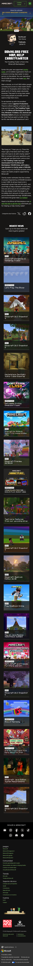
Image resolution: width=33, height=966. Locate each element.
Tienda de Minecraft (8, 878)
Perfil (4, 900)
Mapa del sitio (6, 890)
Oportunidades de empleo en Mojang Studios (14, 865)
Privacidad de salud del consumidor (10, 957)
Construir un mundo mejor (9, 867)
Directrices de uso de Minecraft (8, 935)
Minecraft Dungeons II (8, 851)
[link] (5, 830)
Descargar (5, 892)
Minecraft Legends (7, 855)
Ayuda (4, 886)
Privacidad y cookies (6, 954)
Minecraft (5, 849)
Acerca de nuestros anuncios (20, 959)
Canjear (5, 902)
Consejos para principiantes (10, 883)
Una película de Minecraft (9, 870)
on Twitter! (23, 198)
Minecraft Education (8, 857)
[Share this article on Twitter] (19, 213)
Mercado (5, 876)
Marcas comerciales (6, 959)
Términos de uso (25, 957)
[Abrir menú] (30, 4)
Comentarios (6, 888)
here (24, 78)
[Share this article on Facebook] (29, 213)
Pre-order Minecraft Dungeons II (14, 13)
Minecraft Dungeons (8, 853)
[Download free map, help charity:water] (16, 136)
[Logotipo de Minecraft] (7, 4)
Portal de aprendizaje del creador (11, 863)
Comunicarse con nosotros (9, 895)
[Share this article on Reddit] (24, 213)
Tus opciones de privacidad (22, 962)
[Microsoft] (6, 950)
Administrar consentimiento (22, 935)
